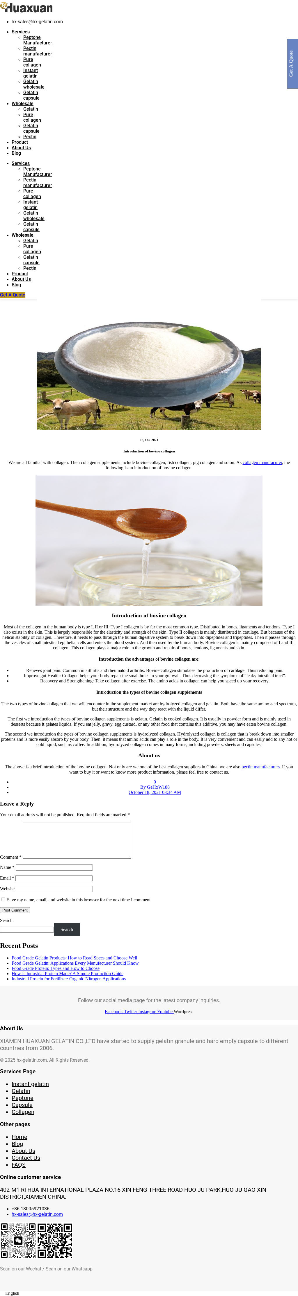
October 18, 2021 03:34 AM (155, 792)
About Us (21, 147)
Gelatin (30, 109)
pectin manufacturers (261, 766)
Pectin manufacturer (37, 51)
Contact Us (26, 1157)
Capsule (22, 1104)
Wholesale (22, 103)
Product (20, 142)
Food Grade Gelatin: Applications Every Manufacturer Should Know (75, 963)
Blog (16, 153)
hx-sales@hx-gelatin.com (37, 1214)
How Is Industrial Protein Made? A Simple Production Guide (67, 973)
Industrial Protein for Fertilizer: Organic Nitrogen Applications (69, 978)
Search (6, 920)
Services (21, 32)
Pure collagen (32, 62)
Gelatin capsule (31, 95)
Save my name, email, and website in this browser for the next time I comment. (79, 899)
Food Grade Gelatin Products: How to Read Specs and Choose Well (74, 957)
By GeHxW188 (155, 787)
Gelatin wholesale (34, 84)
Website (7, 888)
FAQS (19, 1164)
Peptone (22, 1097)
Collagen (23, 1111)
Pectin (29, 136)
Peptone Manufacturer (37, 40)
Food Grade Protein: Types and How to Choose (56, 968)
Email (7, 878)
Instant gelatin (30, 73)
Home (19, 1136)
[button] (149, 1293)
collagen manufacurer (262, 462)
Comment (11, 857)
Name (7, 867)
